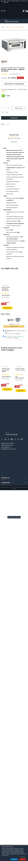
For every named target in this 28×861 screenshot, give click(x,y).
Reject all (23, 859)
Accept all (14, 859)
